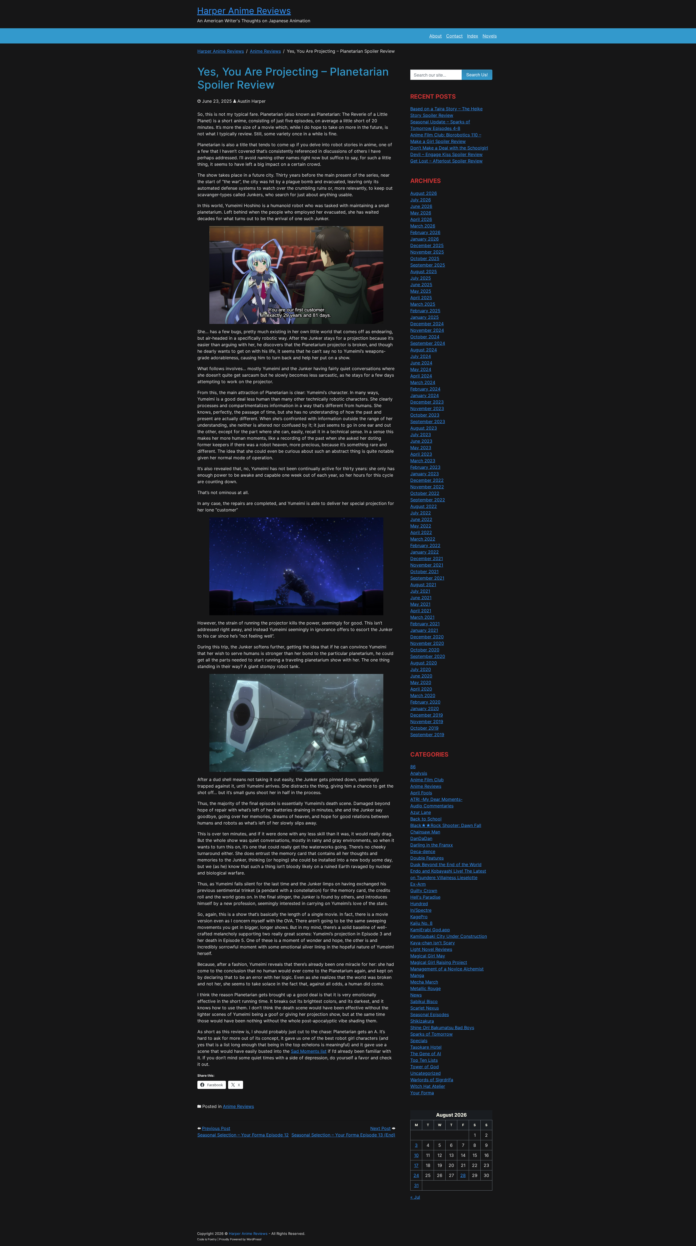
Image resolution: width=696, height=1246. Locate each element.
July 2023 (420, 434)
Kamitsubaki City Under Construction (448, 936)
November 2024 (427, 330)
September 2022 (427, 499)
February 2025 (425, 310)
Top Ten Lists (424, 1060)
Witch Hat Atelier (427, 1086)
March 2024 (422, 382)
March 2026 (422, 226)
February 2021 (425, 623)
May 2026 (420, 213)
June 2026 (421, 206)
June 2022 (421, 519)
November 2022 (427, 486)
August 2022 (423, 506)
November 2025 (427, 252)
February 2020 (425, 702)
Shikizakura (422, 1021)
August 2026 (423, 193)
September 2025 (427, 265)
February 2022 (425, 545)
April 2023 (421, 454)
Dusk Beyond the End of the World (445, 864)
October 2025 (424, 258)
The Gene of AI (425, 1053)
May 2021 (420, 604)
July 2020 (420, 669)
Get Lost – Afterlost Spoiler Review (446, 161)
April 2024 (421, 376)
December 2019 (426, 715)
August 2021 (423, 584)
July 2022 (420, 513)
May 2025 (420, 291)
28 (463, 1175)
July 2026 (420, 199)
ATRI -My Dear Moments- (436, 799)
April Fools (421, 792)
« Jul (415, 1197)
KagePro (419, 916)
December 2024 (427, 323)
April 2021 (420, 610)
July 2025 (420, 278)
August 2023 (423, 428)
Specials (418, 1040)
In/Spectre (420, 910)
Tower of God (424, 1066)
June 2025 (421, 284)
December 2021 (426, 558)
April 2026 (421, 219)
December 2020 (427, 636)
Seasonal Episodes (429, 1014)
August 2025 (423, 271)
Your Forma (422, 1092)
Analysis (418, 773)
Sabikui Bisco (424, 1001)
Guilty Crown (423, 890)
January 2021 (424, 630)
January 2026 (424, 239)
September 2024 (427, 343)
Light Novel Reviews (431, 949)
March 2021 (422, 617)
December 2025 (427, 245)
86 (413, 766)
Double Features (427, 858)
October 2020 (424, 649)
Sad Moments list (309, 1051)
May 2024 (420, 369)
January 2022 (424, 552)
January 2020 (424, 708)
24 (416, 1175)
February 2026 (425, 232)
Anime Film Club (427, 779)
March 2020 (422, 695)
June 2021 (420, 597)
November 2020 (427, 643)
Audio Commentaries (431, 805)
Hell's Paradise (425, 897)
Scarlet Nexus (424, 1008)
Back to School (426, 819)
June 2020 (421, 676)
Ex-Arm (418, 884)
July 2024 (420, 356)
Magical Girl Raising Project (438, 962)
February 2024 (425, 389)
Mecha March (424, 982)
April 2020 (421, 689)
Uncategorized (425, 1073)
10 (416, 1155)
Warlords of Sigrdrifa (431, 1079)
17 (416, 1165)
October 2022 (424, 493)
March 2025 (422, 304)
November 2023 (427, 408)
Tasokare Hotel (426, 1047)
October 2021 (424, 571)
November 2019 (426, 721)
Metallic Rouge (425, 988)
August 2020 (423, 663)
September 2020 (427, 656)
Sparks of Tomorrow (431, 1034)
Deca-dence (422, 851)
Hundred (419, 903)
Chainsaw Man (425, 832)
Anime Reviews (238, 1106)
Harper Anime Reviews (244, 10)
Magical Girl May (427, 955)
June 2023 (421, 441)
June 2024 (421, 363)
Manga (417, 975)
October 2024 (424, 336)
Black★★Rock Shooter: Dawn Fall (445, 825)
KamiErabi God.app (430, 929)
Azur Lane (420, 812)
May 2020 (420, 682)
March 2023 (422, 460)
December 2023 (427, 402)
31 (416, 1185)
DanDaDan (421, 838)
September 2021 (427, 578)
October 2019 (424, 728)
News (416, 995)
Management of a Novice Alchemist (447, 969)
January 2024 (424, 395)
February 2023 (425, 467)
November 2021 (426, 565)
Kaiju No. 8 (421, 923)
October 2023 (424, 415)
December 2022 (427, 480)
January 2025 (424, 317)
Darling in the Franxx (431, 845)
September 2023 (427, 421)
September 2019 (427, 734)
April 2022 (421, 532)
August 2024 (423, 349)
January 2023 (424, 473)
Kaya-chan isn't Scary (432, 942)
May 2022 (420, 526)
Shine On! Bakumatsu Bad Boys (442, 1027)
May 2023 (420, 447)
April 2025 (421, 297)
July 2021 (420, 591)
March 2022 (422, 539)
